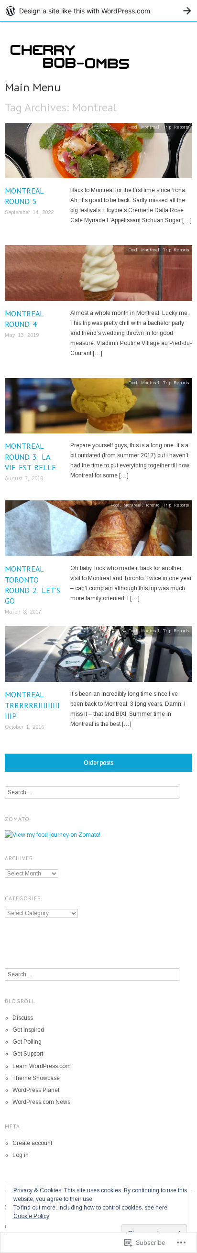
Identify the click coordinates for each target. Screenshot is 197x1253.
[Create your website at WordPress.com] (98, 11)
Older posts (98, 762)
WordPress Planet (35, 1090)
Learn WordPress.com (41, 1066)
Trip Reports (176, 127)
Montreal (150, 127)
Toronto (152, 505)
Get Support (27, 1053)
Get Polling (27, 1041)
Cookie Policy (31, 1216)
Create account (32, 1143)
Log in (20, 1155)
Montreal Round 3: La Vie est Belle (30, 456)
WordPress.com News (41, 1102)
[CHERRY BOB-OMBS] (98, 59)
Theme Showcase (36, 1078)
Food (132, 127)
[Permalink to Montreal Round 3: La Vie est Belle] (98, 409)
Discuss (22, 1018)
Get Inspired (28, 1029)
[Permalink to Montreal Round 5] (98, 153)
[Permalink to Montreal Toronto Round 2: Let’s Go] (98, 531)
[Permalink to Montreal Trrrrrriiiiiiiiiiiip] (98, 657)
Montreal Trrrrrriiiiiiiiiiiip (32, 705)
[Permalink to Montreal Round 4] (98, 276)
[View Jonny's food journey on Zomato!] (52, 835)
